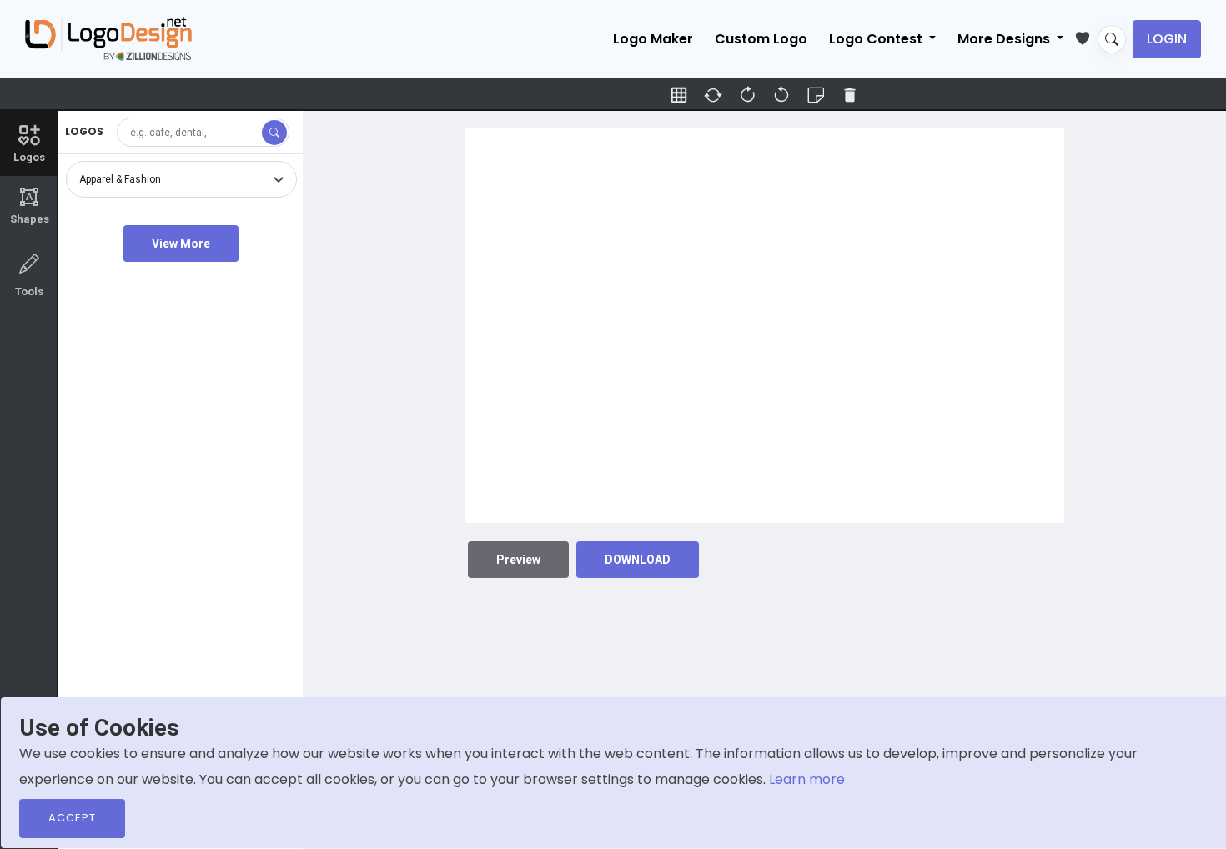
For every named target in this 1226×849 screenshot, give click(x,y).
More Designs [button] (1005, 38)
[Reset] (713, 95)
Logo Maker (653, 38)
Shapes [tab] (29, 206)
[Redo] (781, 95)
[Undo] (747, 95)
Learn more (807, 779)
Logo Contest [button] (877, 38)
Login (1167, 38)
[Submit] (274, 132)
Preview (518, 559)
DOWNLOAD (638, 559)
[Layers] (816, 95)
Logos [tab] (29, 157)
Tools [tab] (29, 291)
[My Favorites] (1086, 35)
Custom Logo (761, 38)
